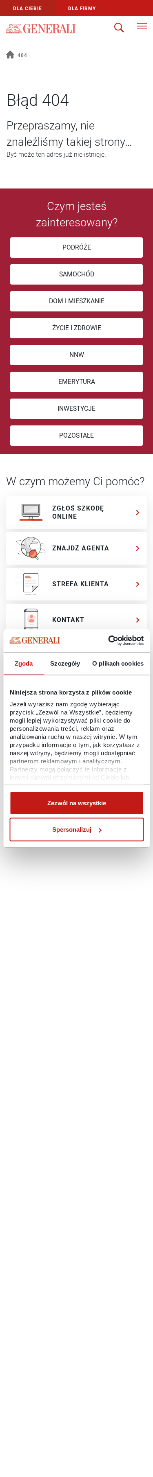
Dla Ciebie (27, 8)
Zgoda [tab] (24, 663)
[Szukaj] (119, 28)
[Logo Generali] (41, 28)
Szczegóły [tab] (65, 663)
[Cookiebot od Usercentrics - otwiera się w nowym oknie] (109, 641)
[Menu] (142, 28)
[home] (10, 55)
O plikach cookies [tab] (118, 663)
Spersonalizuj (71, 829)
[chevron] (138, 512)
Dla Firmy (82, 8)
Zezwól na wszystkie (76, 802)
